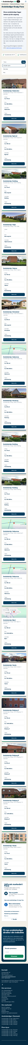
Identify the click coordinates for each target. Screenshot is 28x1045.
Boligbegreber (5, 1011)
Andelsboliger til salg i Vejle (9, 1032)
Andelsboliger (5, 4)
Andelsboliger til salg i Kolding (9, 1031)
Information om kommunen (11, 911)
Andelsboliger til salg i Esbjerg (9, 1024)
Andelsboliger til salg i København (10, 1018)
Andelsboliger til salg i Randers (10, 1029)
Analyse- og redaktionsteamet (9, 1013)
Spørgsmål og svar (6, 1008)
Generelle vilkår (6, 994)
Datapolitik (4, 997)
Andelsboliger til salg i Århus (9, 1020)
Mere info (14, 118)
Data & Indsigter (6, 1007)
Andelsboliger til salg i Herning (9, 1035)
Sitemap (4, 1000)
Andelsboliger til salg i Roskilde (10, 1034)
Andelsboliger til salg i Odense (9, 1021)
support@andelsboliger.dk (9, 976)
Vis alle (15, 919)
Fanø (22, 4)
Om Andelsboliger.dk (7, 990)
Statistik (4, 1010)
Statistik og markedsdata (11, 913)
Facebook (2, 985)
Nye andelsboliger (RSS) (8, 1001)
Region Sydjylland (15, 4)
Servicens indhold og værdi (9, 996)
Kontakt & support (6, 992)
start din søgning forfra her (14, 48)
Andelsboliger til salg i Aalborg (9, 1022)
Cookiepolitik (5, 999)
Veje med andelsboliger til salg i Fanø (14, 900)
